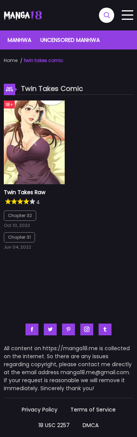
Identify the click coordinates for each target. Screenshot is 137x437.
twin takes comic (44, 60)
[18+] (34, 182)
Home (11, 60)
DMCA (91, 425)
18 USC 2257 (54, 425)
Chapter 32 (20, 215)
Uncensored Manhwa (70, 40)
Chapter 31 (19, 237)
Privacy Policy (39, 409)
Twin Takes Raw (24, 192)
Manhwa (19, 40)
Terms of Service (93, 409)
